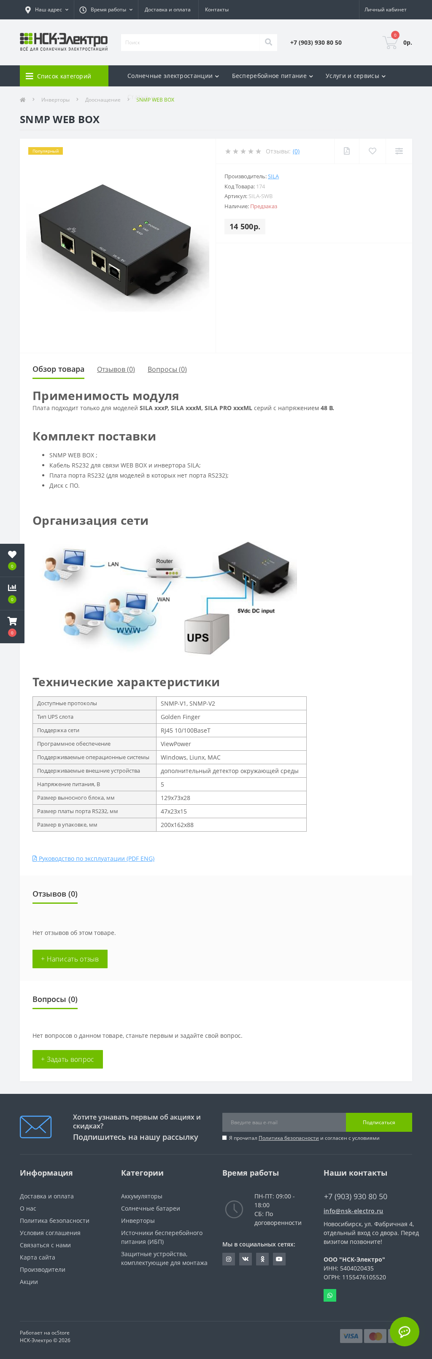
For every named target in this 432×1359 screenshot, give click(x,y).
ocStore (60, 1332)
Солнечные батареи (150, 1208)
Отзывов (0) (116, 369)
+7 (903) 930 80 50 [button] (355, 1196)
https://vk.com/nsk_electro (245, 1259)
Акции (29, 1282)
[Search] (268, 42)
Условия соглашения (50, 1233)
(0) (296, 151)
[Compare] (399, 151)
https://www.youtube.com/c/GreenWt (279, 1259)
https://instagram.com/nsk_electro (228, 1259)
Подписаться (379, 1122)
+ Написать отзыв (70, 959)
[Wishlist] (372, 151)
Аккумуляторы (141, 1196)
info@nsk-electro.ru (353, 1211)
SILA (273, 176)
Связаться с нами (45, 1245)
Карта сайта (37, 1257)
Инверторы (138, 1221)
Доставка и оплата (168, 9)
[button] (12, 626)
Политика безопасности (289, 1137)
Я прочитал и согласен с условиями (304, 1137)
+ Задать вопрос (67, 1059)
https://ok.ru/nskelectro (262, 1259)
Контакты (217, 9)
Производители (42, 1269)
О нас (28, 1208)
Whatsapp (330, 1295)
